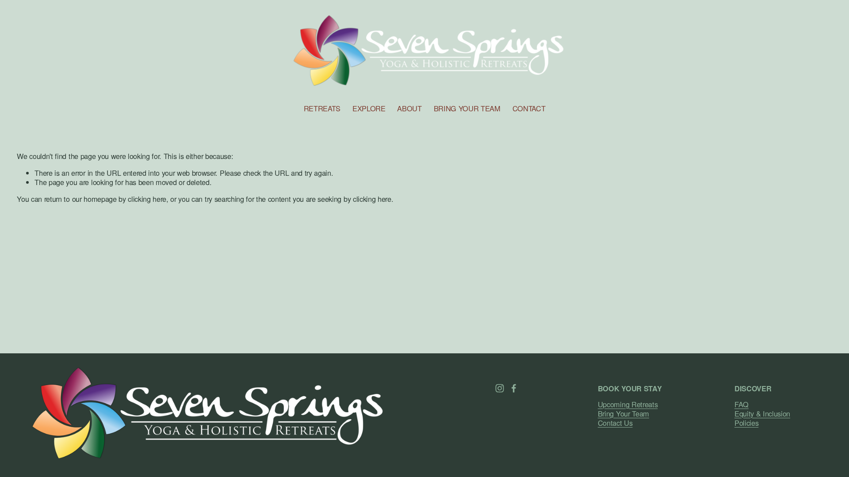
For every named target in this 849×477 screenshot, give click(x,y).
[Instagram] (499, 388)
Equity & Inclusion (762, 413)
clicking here (147, 198)
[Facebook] (513, 388)
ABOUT (409, 108)
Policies (746, 423)
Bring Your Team (623, 413)
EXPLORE (369, 108)
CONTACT (529, 108)
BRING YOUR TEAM (467, 108)
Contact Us (615, 423)
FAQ (741, 404)
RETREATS (322, 108)
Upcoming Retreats (628, 404)
